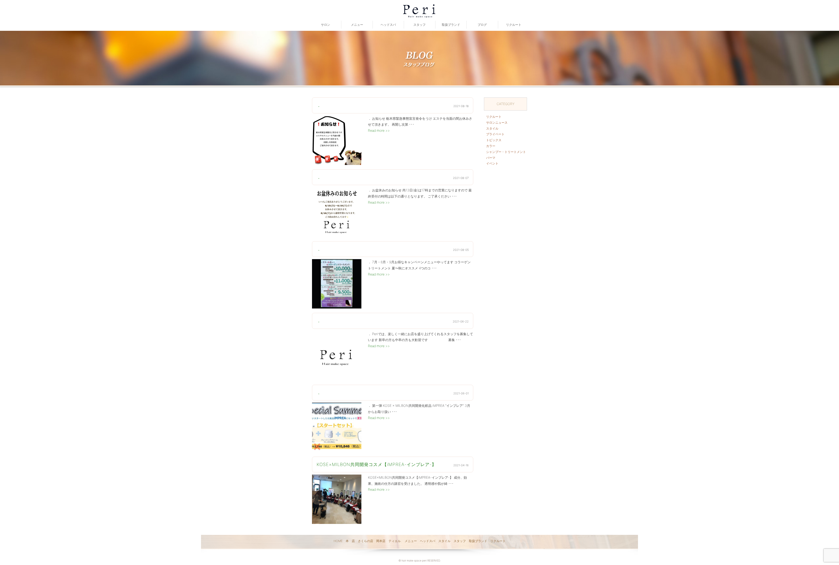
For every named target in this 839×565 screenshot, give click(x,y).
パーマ (490, 157)
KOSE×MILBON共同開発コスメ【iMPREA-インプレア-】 (376, 464)
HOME (338, 541)
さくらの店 (365, 541)
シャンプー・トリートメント (506, 152)
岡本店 (380, 541)
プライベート (495, 134)
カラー (490, 146)
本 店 (350, 541)
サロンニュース (497, 122)
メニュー (357, 24)
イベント (492, 163)
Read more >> (379, 130)
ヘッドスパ (388, 24)
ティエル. (395, 541)
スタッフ (419, 24)
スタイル (492, 128)
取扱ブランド (451, 24)
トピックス (493, 140)
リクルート (513, 24)
